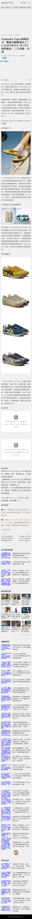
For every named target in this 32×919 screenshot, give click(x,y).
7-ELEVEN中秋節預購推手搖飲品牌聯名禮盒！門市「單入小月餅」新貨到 (21, 707)
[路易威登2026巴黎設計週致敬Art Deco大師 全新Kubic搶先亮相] (6, 819)
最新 (2, 7)
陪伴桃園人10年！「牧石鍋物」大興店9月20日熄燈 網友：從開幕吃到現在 (21, 801)
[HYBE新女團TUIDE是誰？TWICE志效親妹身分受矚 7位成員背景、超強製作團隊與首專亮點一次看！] (6, 793)
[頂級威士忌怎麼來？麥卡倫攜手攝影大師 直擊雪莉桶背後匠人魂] (6, 716)
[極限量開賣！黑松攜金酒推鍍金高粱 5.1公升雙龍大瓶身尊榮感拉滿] (6, 699)
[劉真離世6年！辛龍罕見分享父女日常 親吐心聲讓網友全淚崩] (6, 909)
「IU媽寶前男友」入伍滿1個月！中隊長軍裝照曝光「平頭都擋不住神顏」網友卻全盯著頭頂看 (21, 811)
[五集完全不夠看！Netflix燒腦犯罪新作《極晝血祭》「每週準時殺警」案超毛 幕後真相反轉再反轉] (6, 741)
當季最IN (17, 35)
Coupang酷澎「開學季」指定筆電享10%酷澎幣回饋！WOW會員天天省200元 (21, 664)
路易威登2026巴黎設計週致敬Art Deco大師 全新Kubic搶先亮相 (21, 819)
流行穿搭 (15, 7)
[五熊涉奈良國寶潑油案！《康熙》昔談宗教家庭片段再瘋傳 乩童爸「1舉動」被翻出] (6, 724)
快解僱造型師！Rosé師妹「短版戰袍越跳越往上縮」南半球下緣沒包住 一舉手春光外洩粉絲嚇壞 (21, 845)
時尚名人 (8, 7)
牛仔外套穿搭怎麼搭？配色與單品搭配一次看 (21, 563)
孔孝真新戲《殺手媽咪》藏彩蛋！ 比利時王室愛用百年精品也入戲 (16, 602)
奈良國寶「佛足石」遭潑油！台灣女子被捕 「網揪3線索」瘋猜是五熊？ (21, 866)
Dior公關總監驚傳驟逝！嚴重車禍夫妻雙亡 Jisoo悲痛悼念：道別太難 (21, 875)
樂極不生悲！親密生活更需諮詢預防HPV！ (5, 629)
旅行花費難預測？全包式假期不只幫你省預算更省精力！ (5, 602)
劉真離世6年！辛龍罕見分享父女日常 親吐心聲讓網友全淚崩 (21, 909)
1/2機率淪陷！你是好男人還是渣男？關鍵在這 (25, 616)
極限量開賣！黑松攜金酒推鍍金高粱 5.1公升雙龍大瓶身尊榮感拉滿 (21, 699)
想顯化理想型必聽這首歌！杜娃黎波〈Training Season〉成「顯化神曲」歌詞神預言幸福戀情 (21, 837)
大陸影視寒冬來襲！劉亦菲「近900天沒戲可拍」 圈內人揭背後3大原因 (21, 900)
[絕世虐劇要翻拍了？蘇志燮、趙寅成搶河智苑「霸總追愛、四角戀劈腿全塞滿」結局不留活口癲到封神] (6, 750)
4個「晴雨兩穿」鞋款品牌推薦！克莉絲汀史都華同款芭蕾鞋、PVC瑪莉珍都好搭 (16, 512)
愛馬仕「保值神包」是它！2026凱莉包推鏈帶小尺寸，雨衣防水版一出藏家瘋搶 (21, 572)
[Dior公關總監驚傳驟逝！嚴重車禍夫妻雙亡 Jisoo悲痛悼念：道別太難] (6, 875)
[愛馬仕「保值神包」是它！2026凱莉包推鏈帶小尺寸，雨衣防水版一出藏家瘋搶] (6, 572)
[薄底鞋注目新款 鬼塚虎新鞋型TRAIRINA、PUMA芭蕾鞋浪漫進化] (6, 647)
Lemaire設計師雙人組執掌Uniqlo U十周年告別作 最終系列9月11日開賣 (16, 616)
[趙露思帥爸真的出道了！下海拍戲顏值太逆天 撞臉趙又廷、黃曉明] (6, 892)
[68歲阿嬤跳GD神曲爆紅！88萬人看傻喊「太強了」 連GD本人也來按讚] (6, 883)
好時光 (29, 7)
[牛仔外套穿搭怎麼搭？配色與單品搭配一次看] (6, 564)
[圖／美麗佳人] (16, 69)
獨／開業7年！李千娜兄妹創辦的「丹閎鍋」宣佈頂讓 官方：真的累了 (22, 759)
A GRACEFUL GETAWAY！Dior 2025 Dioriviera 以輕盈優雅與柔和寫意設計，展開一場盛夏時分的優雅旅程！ (16, 522)
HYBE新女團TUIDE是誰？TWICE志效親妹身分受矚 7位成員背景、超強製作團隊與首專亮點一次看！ (21, 794)
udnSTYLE (4, 35)
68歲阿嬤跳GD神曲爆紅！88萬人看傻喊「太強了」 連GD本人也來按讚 (21, 883)
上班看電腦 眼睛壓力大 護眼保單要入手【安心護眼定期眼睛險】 (5, 616)
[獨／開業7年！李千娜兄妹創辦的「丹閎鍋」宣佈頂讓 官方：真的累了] (6, 759)
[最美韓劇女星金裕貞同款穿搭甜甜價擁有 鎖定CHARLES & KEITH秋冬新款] (6, 555)
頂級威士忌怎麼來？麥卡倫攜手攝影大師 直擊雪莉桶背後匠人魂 (21, 716)
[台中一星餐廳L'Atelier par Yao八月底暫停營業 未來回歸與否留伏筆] (6, 673)
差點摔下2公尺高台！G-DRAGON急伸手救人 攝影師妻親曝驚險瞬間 (21, 767)
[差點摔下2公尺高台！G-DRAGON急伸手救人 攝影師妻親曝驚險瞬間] (6, 767)
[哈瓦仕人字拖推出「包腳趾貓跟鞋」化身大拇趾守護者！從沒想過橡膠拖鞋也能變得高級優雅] (6, 581)
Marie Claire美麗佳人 (17, 498)
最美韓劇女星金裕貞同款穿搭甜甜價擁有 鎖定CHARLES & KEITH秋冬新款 (21, 556)
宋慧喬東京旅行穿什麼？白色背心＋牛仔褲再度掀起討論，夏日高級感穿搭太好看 (15, 629)
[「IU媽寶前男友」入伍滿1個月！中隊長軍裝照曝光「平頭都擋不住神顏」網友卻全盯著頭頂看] (6, 810)
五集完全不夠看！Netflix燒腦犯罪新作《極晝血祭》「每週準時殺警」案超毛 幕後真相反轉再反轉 (21, 742)
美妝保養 (23, 7)
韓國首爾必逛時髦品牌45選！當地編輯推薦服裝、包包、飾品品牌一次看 (25, 629)
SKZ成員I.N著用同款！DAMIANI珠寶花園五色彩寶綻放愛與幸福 (21, 656)
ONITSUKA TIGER (6, 529)
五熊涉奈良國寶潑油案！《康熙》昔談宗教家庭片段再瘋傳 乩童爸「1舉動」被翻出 (21, 725)
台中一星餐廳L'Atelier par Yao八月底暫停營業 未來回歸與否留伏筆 (21, 673)
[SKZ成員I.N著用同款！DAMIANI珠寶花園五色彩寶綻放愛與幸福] (6, 656)
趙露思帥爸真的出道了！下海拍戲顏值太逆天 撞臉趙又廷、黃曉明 (21, 892)
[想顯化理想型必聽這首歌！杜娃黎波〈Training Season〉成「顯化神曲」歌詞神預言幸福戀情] (6, 836)
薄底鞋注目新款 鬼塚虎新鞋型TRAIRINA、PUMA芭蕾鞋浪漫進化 (21, 647)
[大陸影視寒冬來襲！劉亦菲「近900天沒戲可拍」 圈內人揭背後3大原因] (6, 900)
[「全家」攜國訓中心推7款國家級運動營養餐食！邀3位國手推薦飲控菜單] (6, 690)
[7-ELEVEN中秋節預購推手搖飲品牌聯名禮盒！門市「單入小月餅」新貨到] (6, 707)
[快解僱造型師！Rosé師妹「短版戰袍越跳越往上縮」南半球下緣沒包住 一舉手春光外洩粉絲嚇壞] (6, 844)
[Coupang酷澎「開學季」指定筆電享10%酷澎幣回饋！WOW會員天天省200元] (6, 664)
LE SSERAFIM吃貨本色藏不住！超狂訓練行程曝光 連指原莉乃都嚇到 (21, 776)
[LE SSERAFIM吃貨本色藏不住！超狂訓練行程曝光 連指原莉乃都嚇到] (6, 776)
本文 (4, 498)
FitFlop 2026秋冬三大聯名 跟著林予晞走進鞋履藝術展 (21, 680)
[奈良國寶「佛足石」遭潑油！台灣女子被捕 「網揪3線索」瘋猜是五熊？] (6, 866)
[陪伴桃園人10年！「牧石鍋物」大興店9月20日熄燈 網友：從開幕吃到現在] (6, 801)
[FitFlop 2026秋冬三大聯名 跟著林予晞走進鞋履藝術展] (6, 681)
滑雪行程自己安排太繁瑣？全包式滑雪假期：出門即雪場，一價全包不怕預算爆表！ (25, 602)
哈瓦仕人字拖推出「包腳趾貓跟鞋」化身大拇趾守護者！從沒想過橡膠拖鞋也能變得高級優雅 (21, 582)
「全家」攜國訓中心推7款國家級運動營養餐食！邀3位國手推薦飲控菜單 (21, 690)
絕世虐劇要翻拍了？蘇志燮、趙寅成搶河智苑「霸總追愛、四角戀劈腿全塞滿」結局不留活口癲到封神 (21, 751)
